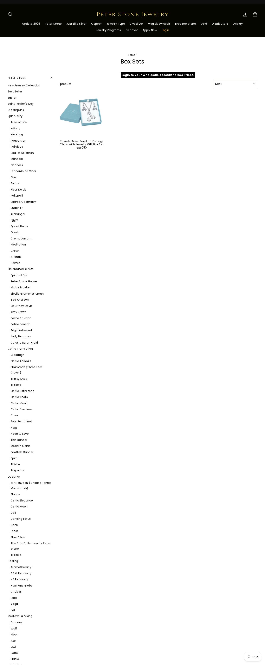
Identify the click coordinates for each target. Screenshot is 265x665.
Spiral (14, 458)
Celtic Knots (19, 397)
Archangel (18, 214)
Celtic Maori (19, 403)
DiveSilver (136, 24)
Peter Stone (53, 24)
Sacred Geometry (23, 202)
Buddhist (17, 208)
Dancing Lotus (21, 519)
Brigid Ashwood (21, 330)
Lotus (14, 531)
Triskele (16, 385)
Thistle (15, 464)
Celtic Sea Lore (21, 409)
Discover (132, 30)
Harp (14, 428)
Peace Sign (18, 141)
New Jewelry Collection (24, 85)
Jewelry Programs (108, 30)
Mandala (17, 159)
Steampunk (16, 110)
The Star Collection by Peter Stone (31, 546)
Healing (13, 561)
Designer (14, 477)
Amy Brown (18, 312)
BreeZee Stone (185, 24)
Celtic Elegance (22, 500)
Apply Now (150, 30)
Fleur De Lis (18, 189)
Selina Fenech (20, 324)
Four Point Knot (21, 421)
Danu (14, 525)
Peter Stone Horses (24, 281)
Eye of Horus (19, 226)
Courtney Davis (21, 306)
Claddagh (17, 355)
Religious (17, 147)
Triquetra (17, 470)
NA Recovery (19, 579)
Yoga (14, 604)
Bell (13, 610)
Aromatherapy (21, 567)
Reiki (14, 598)
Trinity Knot (19, 379)
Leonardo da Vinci (23, 171)
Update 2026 (31, 24)
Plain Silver (18, 537)
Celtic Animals (21, 361)
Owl (13, 647)
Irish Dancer (19, 440)
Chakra (16, 592)
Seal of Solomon (22, 153)
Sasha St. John (21, 318)
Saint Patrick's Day (21, 104)
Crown (15, 251)
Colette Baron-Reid (24, 343)
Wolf (14, 628)
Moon (14, 634)
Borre (14, 653)
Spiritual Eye (19, 275)
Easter (12, 98)
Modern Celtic (21, 446)
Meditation (18, 244)
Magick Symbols (159, 24)
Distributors (220, 24)
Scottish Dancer (22, 452)
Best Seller (15, 91)
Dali (13, 513)
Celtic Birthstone (22, 391)
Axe (13, 641)
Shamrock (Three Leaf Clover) (26, 369)
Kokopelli (17, 196)
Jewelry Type (116, 24)
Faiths (15, 183)
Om (13, 177)
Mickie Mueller (20, 287)
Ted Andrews (20, 300)
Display (238, 24)
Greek (15, 232)
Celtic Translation (20, 349)
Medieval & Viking (20, 616)
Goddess (17, 165)
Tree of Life (19, 122)
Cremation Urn (21, 238)
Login (165, 30)
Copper (96, 24)
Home (131, 55)
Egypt (15, 220)
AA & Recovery (21, 573)
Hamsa (16, 263)
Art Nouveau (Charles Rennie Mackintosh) (31, 485)
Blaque (15, 494)
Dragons (16, 622)
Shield (15, 659)
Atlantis (16, 257)
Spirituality (15, 116)
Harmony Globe (22, 586)
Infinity (15, 128)
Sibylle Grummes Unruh (27, 294)
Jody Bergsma (21, 336)
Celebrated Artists (20, 269)
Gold (204, 24)
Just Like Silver (76, 24)
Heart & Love (20, 434)
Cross (15, 415)
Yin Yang (17, 134)
